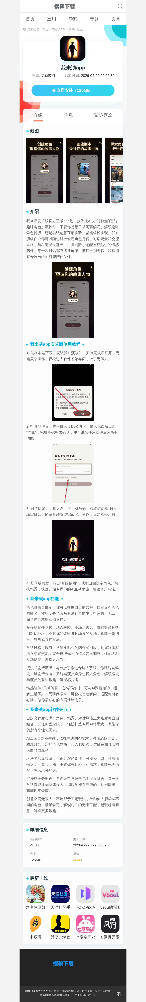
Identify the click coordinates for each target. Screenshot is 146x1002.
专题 (94, 18)
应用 (51, 18)
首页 (30, 18)
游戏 (73, 18)
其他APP (58, 29)
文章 (115, 18)
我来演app (75, 29)
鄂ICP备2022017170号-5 (39, 991)
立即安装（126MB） (75, 90)
